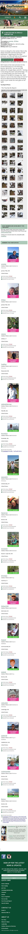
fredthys (3, 364)
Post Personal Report (6, 901)
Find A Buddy (4, 886)
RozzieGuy (4, 433)
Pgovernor (4, 513)
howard (3, 640)
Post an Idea (4, 899)
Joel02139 (4, 736)
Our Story (3, 919)
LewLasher (4, 703)
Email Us (3, 910)
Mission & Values (5, 921)
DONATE (8, 17)
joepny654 (4, 477)
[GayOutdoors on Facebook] (3, 856)
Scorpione (4, 549)
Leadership (4, 924)
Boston (3, 799)
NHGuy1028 (4, 606)
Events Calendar (5, 883)
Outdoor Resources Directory (8, 926)
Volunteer (3, 892)
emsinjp (10, 41)
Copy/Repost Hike (18, 60)
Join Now (3, 888)
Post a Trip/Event (5, 896)
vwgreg (3, 334)
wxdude (3, 672)
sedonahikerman (6, 404)
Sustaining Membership (7, 890)
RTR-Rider (4, 576)
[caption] (4, 98)
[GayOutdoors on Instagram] (9, 856)
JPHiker (16, 41)
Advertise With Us (5, 912)
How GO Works (5, 903)
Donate (3, 894)
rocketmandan (5, 771)
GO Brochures (4, 928)
